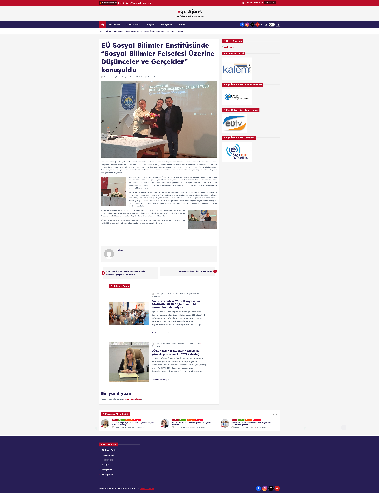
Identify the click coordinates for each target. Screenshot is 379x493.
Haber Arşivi (108, 455)
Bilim (163, 344)
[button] (273, 414)
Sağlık (257, 420)
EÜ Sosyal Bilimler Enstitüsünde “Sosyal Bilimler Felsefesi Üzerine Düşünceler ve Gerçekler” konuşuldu (144, 31)
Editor (106, 77)
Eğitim (113, 77)
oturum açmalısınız (132, 399)
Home (101, 31)
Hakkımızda (114, 24)
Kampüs (125, 77)
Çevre (163, 294)
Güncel (118, 77)
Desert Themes (147, 488)
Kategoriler (166, 24)
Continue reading (160, 333)
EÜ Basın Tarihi (132, 24)
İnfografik (151, 24)
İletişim (181, 24)
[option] (130, 423)
